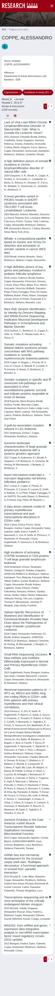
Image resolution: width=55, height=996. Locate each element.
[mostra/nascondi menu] (52, 6)
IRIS (4, 29)
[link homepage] (21, 6)
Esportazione (11, 92)
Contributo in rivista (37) (37, 92)
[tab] (7, 116)
